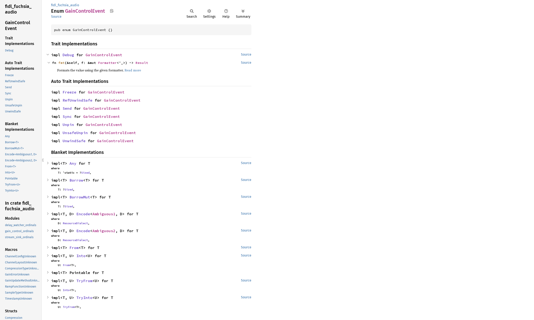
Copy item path (111, 10)
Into (81, 255)
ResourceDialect (75, 223)
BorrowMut (79, 197)
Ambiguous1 (103, 214)
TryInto (84, 297)
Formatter (107, 63)
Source (56, 17)
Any (72, 163)
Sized (85, 172)
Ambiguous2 (103, 230)
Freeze (69, 92)
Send (67, 108)
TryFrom (84, 280)
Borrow (76, 180)
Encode (83, 214)
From (74, 247)
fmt (61, 63)
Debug (68, 54)
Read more (133, 70)
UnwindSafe (74, 140)
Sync (67, 116)
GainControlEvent (104, 54)
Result (142, 63)
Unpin (68, 124)
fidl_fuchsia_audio (65, 5)
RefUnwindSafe (77, 100)
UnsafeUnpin (75, 132)
